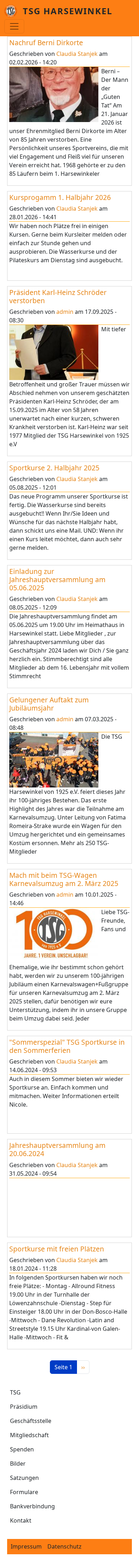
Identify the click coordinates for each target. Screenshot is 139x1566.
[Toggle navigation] (14, 26)
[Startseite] (13, 11)
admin (64, 312)
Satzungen (24, 1478)
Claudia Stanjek (77, 54)
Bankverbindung (32, 1506)
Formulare (24, 1492)
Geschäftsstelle (30, 1421)
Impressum (26, 1546)
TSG (15, 1392)
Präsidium (23, 1407)
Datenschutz (64, 1546)
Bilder (18, 1463)
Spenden (22, 1449)
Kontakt (20, 1520)
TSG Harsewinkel (68, 11)
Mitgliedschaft (29, 1435)
